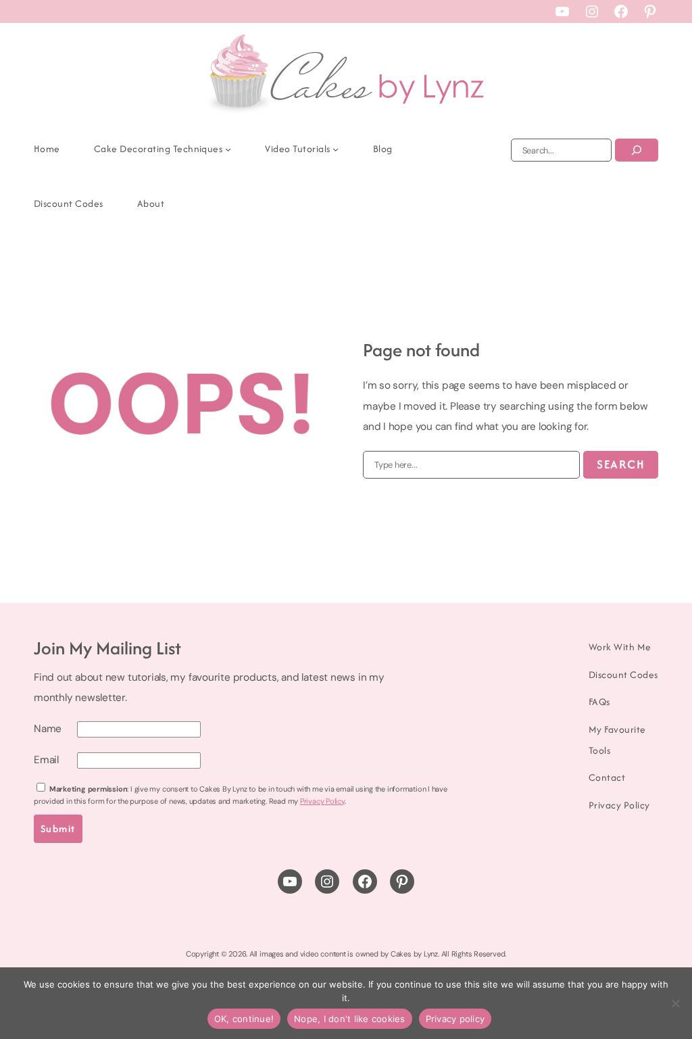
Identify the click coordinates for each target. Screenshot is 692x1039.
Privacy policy (455, 1018)
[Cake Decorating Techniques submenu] (228, 149)
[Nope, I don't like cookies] (675, 1003)
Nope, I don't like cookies (349, 1018)
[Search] (636, 150)
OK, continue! (244, 1018)
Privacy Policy (322, 801)
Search (621, 464)
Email (46, 760)
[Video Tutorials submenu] (335, 149)
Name (47, 728)
